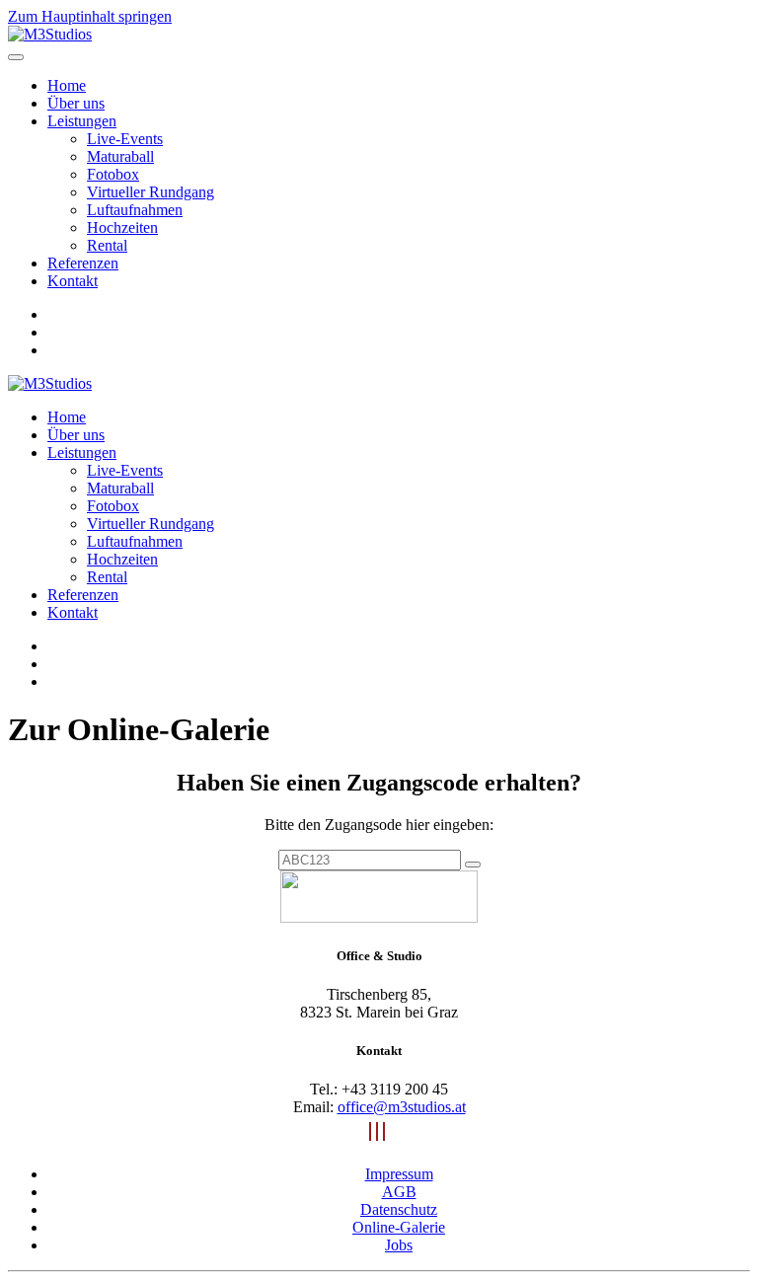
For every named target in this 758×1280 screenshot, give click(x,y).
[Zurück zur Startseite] (50, 34)
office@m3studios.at (402, 1106)
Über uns (76, 103)
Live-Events (125, 138)
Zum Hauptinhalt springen (90, 16)
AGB (399, 1191)
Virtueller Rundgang (150, 192)
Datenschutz (398, 1209)
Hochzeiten (122, 227)
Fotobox (113, 174)
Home (66, 85)
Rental (107, 245)
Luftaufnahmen (135, 209)
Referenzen (82, 263)
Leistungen (81, 121)
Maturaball (120, 156)
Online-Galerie (398, 1227)
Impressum (399, 1174)
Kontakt (72, 280)
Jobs (399, 1245)
